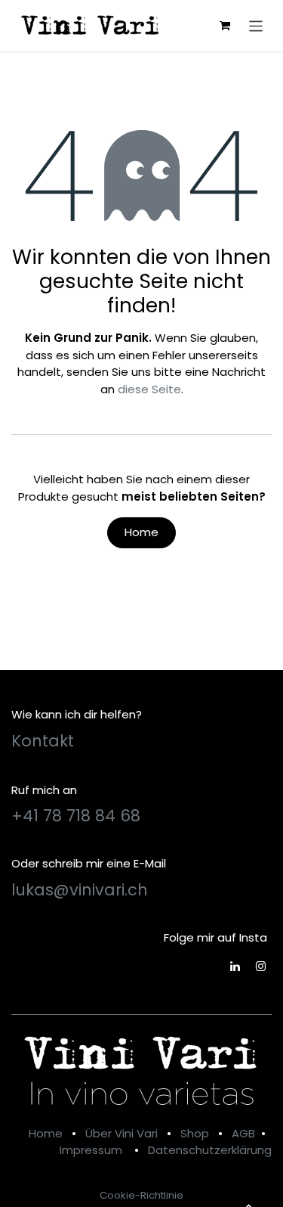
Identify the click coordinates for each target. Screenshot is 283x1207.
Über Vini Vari (121, 1133)
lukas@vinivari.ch (79, 890)
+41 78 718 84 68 (75, 816)
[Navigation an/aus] (256, 25)
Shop (194, 1133)
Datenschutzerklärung (210, 1150)
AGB (243, 1133)
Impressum (91, 1150)
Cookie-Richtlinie (141, 1195)
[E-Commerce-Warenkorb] (225, 26)
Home (141, 532)
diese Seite (149, 389)
